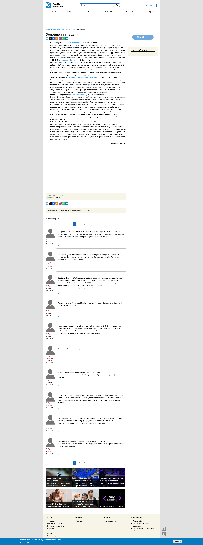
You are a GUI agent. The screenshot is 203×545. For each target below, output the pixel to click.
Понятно (177, 541)
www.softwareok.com (67, 60)
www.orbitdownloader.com (80, 122)
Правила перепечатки (55, 526)
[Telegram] (47, 38)
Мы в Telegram (142, 37)
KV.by (56, 3)
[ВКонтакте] (53, 38)
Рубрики (50, 528)
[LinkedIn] (66, 38)
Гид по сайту (138, 521)
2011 (61, 195)
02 (56, 195)
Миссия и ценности (54, 523)
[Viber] (60, 38)
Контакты (79, 521)
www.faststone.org (80, 95)
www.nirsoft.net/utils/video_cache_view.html (84, 77)
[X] (50, 38)
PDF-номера (52, 536)
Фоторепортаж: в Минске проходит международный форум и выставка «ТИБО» (83, 483)
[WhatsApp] (63, 38)
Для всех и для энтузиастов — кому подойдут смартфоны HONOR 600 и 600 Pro (84, 504)
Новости (71, 11)
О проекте (51, 521)
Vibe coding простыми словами (112, 506)
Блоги (90, 11)
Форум (151, 11)
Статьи (52, 11)
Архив (49, 533)
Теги (49, 531)
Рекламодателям (111, 521)
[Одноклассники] (56, 38)
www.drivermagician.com (77, 43)
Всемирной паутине (107, 82)
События (108, 11)
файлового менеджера (76, 62)
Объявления (130, 11)
